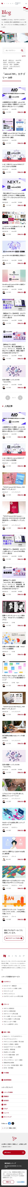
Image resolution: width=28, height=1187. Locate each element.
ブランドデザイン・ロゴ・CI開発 (13, 1060)
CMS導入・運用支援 (9, 1049)
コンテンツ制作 (8, 1057)
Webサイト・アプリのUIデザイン (13, 1036)
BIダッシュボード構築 (10, 1021)
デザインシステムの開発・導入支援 (14, 1041)
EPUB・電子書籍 (8, 1068)
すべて (5, 60)
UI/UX (5, 62)
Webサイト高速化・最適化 (11, 1044)
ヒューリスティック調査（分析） (13, 988)
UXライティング (8, 991)
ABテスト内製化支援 (9, 1011)
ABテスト (11, 60)
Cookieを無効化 (20, 1182)
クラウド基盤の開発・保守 (11, 1054)
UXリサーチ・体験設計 (10, 985)
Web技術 (16, 64)
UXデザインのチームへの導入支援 (13, 996)
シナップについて (15, 66)
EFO (11, 64)
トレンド (5, 66)
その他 (10, 68)
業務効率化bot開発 (9, 1062)
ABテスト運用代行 (9, 1008)
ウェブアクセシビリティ (10, 1039)
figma (18, 62)
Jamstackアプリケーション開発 (12, 1047)
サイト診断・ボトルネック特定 (12, 1016)
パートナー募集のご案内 (10, 1128)
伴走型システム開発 (9, 1052)
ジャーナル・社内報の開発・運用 (13, 1065)
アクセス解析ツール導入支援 (12, 1019)
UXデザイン (11, 62)
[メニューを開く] (25, 3)
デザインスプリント (9, 993)
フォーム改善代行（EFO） (11, 1024)
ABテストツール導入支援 (11, 1013)
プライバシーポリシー (12, 1174)
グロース (5, 64)
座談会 (5, 68)
